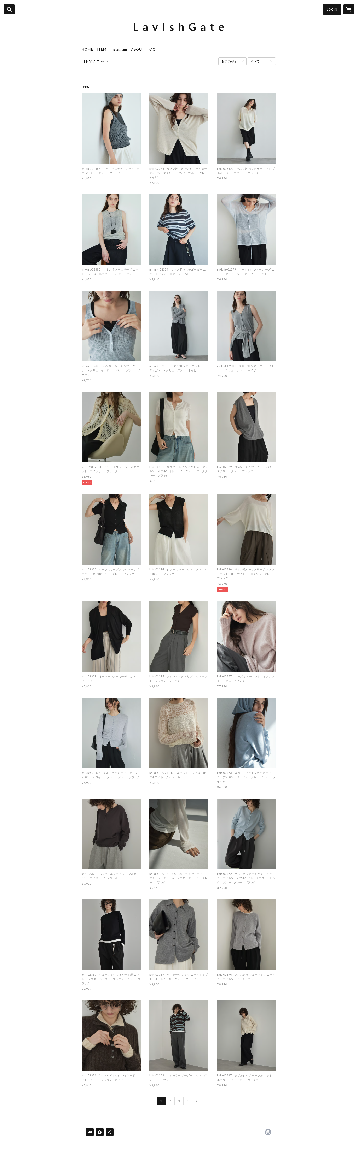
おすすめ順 (228, 61)
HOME (87, 49)
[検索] (9, 9)
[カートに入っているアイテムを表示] (348, 9)
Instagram (119, 49)
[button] (332, 9)
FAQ (152, 49)
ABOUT (137, 49)
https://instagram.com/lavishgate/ (268, 1132)
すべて (255, 61)
